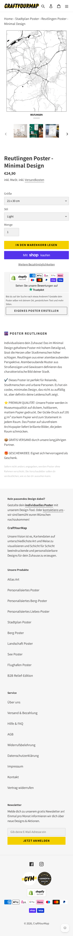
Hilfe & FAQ (15, 723)
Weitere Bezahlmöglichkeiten (36, 264)
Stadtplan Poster (27, 18)
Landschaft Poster (20, 643)
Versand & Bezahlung (22, 713)
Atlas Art (13, 579)
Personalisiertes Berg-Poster (27, 601)
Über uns (13, 702)
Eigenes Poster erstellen (36, 311)
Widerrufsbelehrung (21, 745)
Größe (8, 194)
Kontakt (13, 777)
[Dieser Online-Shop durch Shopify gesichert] (19, 278)
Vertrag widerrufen (20, 787)
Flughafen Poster (19, 665)
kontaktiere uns (53, 510)
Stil (6, 209)
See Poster (14, 654)
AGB (10, 734)
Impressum (15, 766)
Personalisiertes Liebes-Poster (28, 611)
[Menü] (67, 5)
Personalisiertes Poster (23, 590)
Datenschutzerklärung (23, 755)
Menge (8, 225)
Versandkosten (34, 180)
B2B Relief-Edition (20, 675)
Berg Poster (15, 633)
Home (8, 18)
